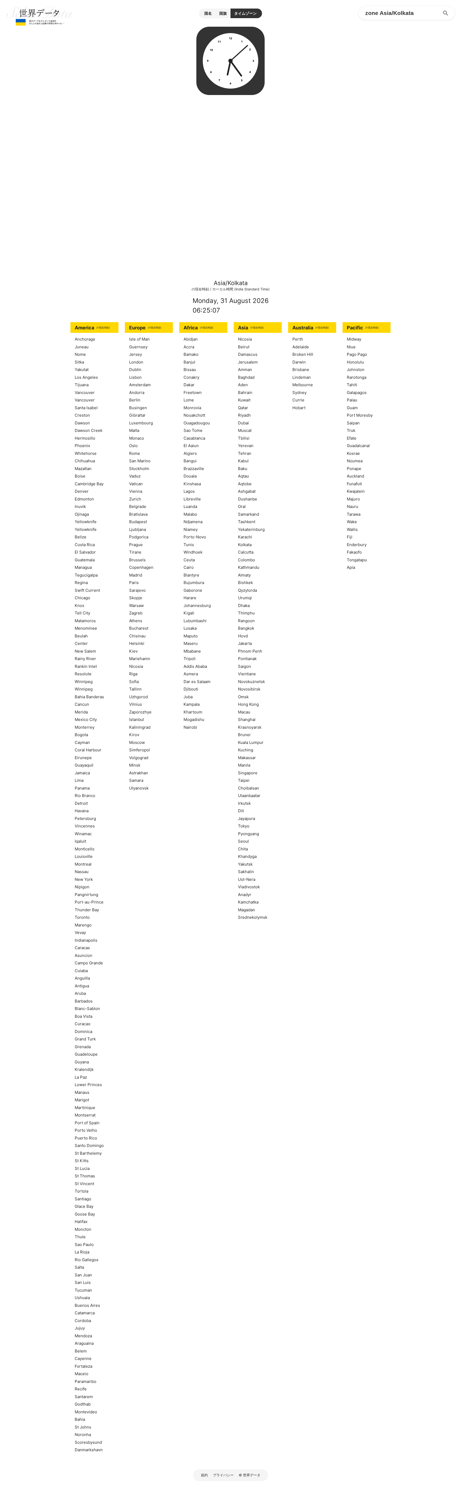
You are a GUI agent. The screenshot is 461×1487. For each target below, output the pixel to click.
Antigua (82, 985)
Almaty (244, 575)
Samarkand (248, 514)
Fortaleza (83, 1366)
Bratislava (138, 514)
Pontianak (247, 658)
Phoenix (82, 445)
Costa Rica (85, 544)
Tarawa (353, 514)
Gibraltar (137, 415)
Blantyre (191, 575)
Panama (82, 788)
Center (81, 643)
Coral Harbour (88, 749)
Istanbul (136, 719)
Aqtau (243, 476)
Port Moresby (360, 415)
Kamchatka (248, 902)
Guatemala (85, 559)
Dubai (243, 422)
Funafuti (354, 483)
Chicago (82, 597)
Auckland (355, 476)
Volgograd (138, 757)
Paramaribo (85, 1381)
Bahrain (245, 392)
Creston (82, 415)
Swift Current (87, 590)
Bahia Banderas (89, 696)
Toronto (82, 917)
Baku (242, 468)
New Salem (85, 651)
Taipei (243, 780)
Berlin (134, 400)
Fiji (349, 536)
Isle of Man (139, 339)
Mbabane (192, 651)
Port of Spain (87, 1122)
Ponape (354, 468)
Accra (189, 346)
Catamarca (85, 1312)
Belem (81, 1351)
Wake (352, 521)
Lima (79, 780)
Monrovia (192, 407)
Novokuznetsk (251, 681)
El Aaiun (191, 445)
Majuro (353, 499)
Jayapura (246, 818)
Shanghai (247, 719)
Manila (244, 765)
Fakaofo (354, 552)
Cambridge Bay (89, 483)
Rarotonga (356, 377)
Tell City (82, 613)
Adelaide (300, 346)
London (136, 362)
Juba (188, 696)
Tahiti (352, 384)
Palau (352, 400)
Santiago (83, 1198)
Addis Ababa (195, 666)
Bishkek (245, 582)
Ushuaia (82, 1297)
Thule (80, 1236)
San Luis (83, 1282)
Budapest (138, 521)
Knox (79, 605)
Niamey (191, 529)
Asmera (191, 673)
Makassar (247, 757)
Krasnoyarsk (249, 727)
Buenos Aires (87, 1305)
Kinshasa (192, 483)
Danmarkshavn (89, 1449)
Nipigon (82, 886)
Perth (297, 339)
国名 (208, 13)
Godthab (83, 1404)
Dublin (135, 369)
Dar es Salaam (197, 681)
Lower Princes (88, 1084)
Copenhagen (141, 567)
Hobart (298, 407)
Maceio (81, 1373)
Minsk (134, 765)
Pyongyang (248, 833)
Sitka (79, 362)
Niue (351, 346)
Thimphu (246, 613)
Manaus (82, 1092)
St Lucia (82, 1168)
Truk (351, 430)
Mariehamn (139, 658)
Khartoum (193, 712)
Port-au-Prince (89, 902)
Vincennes (85, 826)
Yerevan (245, 445)
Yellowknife (86, 521)
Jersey (135, 354)
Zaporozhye (140, 712)
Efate (351, 438)
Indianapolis (86, 940)
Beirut (243, 346)
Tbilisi (243, 438)
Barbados (84, 1001)
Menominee (86, 628)
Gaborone (193, 590)
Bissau (190, 369)
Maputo (191, 635)
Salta (79, 1267)
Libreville (192, 499)
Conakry (191, 377)
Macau (244, 712)
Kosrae (353, 453)
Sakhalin (246, 871)
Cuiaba (81, 970)
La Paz (81, 1077)
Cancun (82, 704)
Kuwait (244, 400)
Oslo (133, 445)
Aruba (80, 993)
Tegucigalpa (86, 575)
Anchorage (85, 339)
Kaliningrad (139, 727)
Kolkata (245, 544)
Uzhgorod (138, 696)
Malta (134, 430)
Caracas (82, 947)
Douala (190, 476)
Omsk (243, 696)
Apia (351, 567)
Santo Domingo (89, 1145)
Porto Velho (86, 1130)
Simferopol (139, 749)
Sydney (299, 392)
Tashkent (246, 521)
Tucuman (83, 1290)
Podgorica (138, 536)
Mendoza (83, 1335)
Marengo (83, 925)
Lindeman (301, 377)
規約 (204, 1475)
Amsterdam (140, 384)
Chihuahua (85, 460)
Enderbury (357, 544)
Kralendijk (84, 1069)
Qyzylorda (247, 590)
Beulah (81, 635)
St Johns (83, 1427)
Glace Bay (84, 1206)
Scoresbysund (88, 1442)
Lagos (189, 491)
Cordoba (83, 1320)
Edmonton (84, 499)
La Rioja (82, 1252)
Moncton (83, 1229)
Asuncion (83, 955)
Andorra (136, 392)
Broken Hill (302, 354)
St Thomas (85, 1175)
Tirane (135, 552)
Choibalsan (248, 788)
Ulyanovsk (139, 788)
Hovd (243, 635)
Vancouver (85, 392)
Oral (242, 506)
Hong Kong (248, 704)
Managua (83, 567)
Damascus (247, 354)
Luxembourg (141, 422)
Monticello (84, 848)
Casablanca (194, 438)
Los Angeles (86, 377)
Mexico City (86, 719)
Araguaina (84, 1343)
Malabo (190, 514)
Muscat (245, 430)
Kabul (243, 460)
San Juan (83, 1274)
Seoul (243, 841)
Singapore (247, 772)
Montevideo (86, 1411)
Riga (133, 673)
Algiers (190, 453)
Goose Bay (85, 1214)
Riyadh (244, 415)
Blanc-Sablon (87, 1008)
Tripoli (190, 658)
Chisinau (137, 635)
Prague (136, 544)
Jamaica (82, 772)
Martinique (85, 1107)
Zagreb (135, 613)
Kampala (192, 704)
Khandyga (247, 856)
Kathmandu (248, 567)
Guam (352, 407)
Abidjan (191, 339)
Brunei (244, 734)
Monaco (136, 438)
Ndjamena (193, 521)
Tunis (189, 544)
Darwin (299, 362)
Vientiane (247, 673)
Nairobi (190, 727)
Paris (134, 582)
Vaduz (135, 476)
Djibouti (191, 689)
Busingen (138, 407)
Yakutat (82, 369)
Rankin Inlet (86, 666)
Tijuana (82, 384)
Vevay (80, 932)
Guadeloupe (86, 1054)
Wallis (352, 529)
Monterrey (84, 727)
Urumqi (245, 597)
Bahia (80, 1419)
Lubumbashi (195, 620)
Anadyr (244, 894)
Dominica (83, 1031)
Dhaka (244, 605)
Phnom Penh (250, 651)
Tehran (244, 453)
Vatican (136, 483)
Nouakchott (194, 415)
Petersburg (85, 818)
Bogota (81, 734)
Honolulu (355, 362)
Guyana (82, 1061)
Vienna (135, 491)
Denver (82, 491)
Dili (241, 810)
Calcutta (245, 552)
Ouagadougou (197, 422)
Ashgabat (247, 491)
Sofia (134, 681)
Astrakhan (138, 772)
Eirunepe (83, 757)
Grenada (83, 1046)
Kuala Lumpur (251, 742)
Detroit (81, 803)
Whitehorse (86, 453)
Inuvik (80, 506)
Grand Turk (85, 1039)
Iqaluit (80, 841)
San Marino (139, 460)
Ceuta (189, 559)
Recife (81, 1388)
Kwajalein (356, 491)
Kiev (133, 651)
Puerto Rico (86, 1138)
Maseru (191, 643)
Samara (136, 780)
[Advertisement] (231, 184)
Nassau (82, 871)
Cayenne (83, 1358)
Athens (135, 620)
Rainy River (85, 658)
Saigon (244, 666)
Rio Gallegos (86, 1259)
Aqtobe (245, 483)
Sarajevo (137, 590)
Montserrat (85, 1115)
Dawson (82, 422)
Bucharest (138, 628)
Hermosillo (85, 438)
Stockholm (139, 468)
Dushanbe (247, 499)
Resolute (83, 673)
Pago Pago (357, 354)
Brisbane (300, 369)
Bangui (190, 460)
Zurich (135, 499)
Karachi (245, 536)
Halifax (81, 1221)
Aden (243, 384)
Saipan (353, 422)
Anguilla (82, 978)
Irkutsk (244, 803)
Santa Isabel (86, 407)
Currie (298, 400)
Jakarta (245, 643)
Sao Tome (193, 430)
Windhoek (193, 552)
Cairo (189, 567)
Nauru (352, 506)
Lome (189, 400)
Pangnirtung (86, 894)
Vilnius (135, 704)
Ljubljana (137, 529)
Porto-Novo (195, 536)
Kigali (189, 613)
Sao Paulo (84, 1244)
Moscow (137, 742)
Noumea (355, 460)
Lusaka (190, 628)
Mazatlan (83, 468)
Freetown (193, 392)
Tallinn (135, 689)
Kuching (245, 749)
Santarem (84, 1396)
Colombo (246, 559)
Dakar (189, 384)
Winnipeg (84, 681)
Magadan (246, 909)
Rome (134, 453)
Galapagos (357, 392)
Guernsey (138, 346)
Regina (81, 582)
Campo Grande (89, 962)
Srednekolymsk (252, 917)
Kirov (134, 734)
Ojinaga (82, 514)
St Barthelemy (88, 1153)
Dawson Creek (88, 430)
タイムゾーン (245, 13)
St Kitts (82, 1160)
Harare (190, 597)
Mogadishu (194, 719)
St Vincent (84, 1183)
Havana (82, 810)
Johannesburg (197, 605)
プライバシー (223, 1475)
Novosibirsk (249, 689)
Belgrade (137, 506)
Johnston (355, 369)
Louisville (84, 856)
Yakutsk (245, 864)
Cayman (82, 742)
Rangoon (246, 620)
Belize (80, 536)
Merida (81, 712)
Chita (243, 848)
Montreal (83, 864)
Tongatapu (357, 559)
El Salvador (85, 552)
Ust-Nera (246, 879)
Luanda (190, 506)
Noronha (83, 1434)
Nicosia (136, 666)
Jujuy (80, 1328)
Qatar (243, 407)
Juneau (82, 346)
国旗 (223, 13)
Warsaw (136, 605)
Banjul (189, 362)
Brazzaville (194, 468)
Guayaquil (84, 765)
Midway (354, 339)
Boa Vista (83, 1016)
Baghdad (246, 377)
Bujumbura (194, 582)
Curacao (82, 1023)
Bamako (191, 354)
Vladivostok (249, 886)
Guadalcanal (358, 445)
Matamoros (85, 620)
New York (84, 879)
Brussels (137, 559)
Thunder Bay (87, 909)
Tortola (81, 1191)
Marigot (82, 1099)
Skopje (135, 597)
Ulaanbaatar (249, 795)
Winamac (83, 833)
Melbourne (302, 384)
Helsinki (136, 643)
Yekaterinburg (251, 529)
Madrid (135, 575)
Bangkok (246, 628)
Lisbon (135, 377)
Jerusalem (248, 362)
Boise (80, 476)
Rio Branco (85, 795)
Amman (245, 369)
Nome (80, 354)
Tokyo (243, 826)
